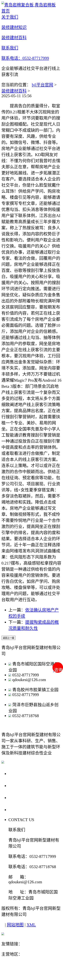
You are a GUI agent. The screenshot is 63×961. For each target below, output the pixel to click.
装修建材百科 (14, 91)
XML (31, 925)
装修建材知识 (23, 785)
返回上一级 (8, 638)
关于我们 (18, 773)
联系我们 (18, 809)
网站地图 (15, 925)
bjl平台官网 (42, 85)
